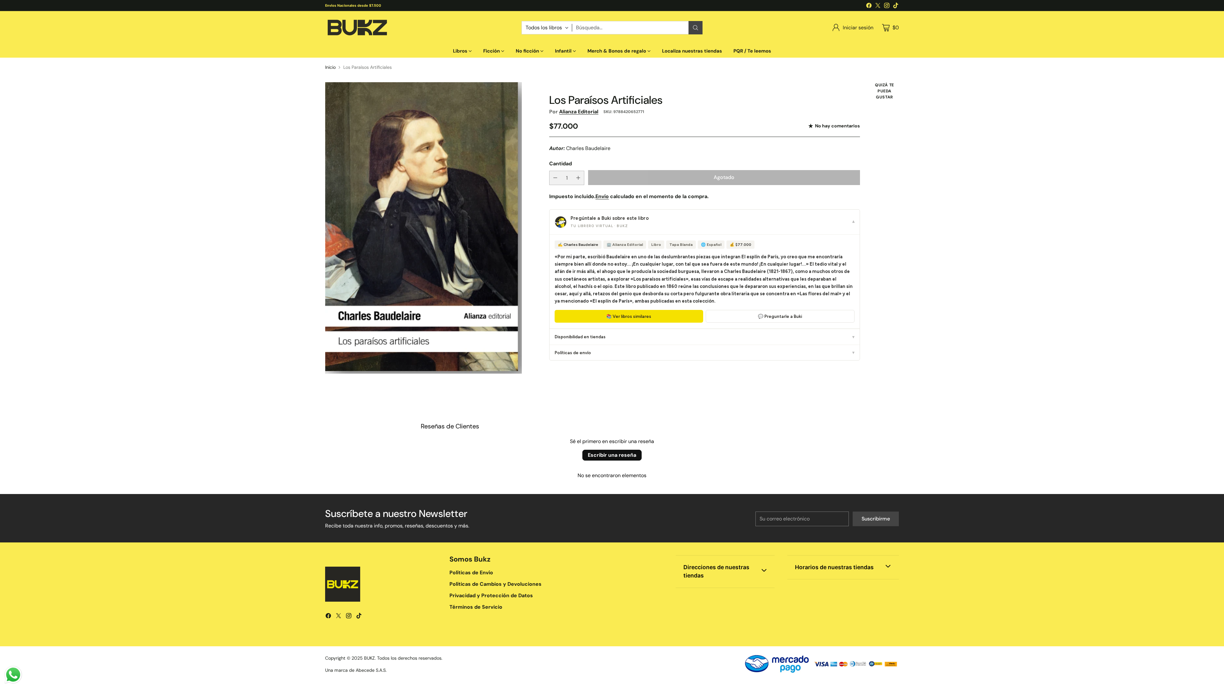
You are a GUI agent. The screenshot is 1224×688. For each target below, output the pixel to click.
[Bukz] (357, 27)
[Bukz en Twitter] (878, 6)
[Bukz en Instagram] (887, 6)
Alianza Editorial (578, 111)
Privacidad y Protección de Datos (491, 595)
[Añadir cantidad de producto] (578, 178)
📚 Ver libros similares (628, 316)
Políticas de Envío (471, 572)
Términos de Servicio (475, 607)
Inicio (330, 67)
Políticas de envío (705, 352)
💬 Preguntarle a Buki (780, 316)
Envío (602, 196)
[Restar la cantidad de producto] (555, 178)
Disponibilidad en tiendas (705, 336)
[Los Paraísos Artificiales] (423, 228)
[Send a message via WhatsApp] (13, 675)
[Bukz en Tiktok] (895, 6)
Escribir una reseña (612, 455)
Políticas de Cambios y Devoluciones (495, 584)
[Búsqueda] (695, 27)
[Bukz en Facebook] (869, 6)
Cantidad (560, 163)
